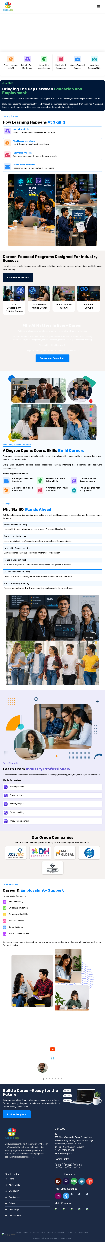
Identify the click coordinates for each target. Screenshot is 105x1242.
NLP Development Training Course (14, 307)
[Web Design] (81, 1196)
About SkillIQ (14, 1185)
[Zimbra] (58, 1209)
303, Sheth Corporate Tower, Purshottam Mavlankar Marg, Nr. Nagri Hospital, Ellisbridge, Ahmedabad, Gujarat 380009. (74, 1140)
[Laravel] (89, 1181)
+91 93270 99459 (65, 1150)
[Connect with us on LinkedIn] (61, 1165)
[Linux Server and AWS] (66, 1209)
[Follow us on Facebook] (57, 1165)
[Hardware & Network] (66, 1181)
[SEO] (74, 1181)
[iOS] (74, 1196)
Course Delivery (81, 1232)
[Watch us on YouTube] (52, 1049)
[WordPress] (81, 1181)
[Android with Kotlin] (89, 1196)
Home (11, 1179)
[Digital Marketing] (58, 1196)
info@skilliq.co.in (64, 1153)
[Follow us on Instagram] (75, 1165)
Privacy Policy (39, 1232)
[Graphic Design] (89, 1209)
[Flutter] (66, 1196)
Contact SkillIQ (15, 1215)
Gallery (12, 1203)
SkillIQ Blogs (14, 1209)
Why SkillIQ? (14, 1191)
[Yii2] (81, 1209)
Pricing (69, 1232)
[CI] (74, 1209)
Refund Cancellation (55, 1232)
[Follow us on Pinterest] (79, 1165)
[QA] (58, 1181)
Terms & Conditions (23, 1232)
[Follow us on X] (66, 1165)
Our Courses (14, 1197)
